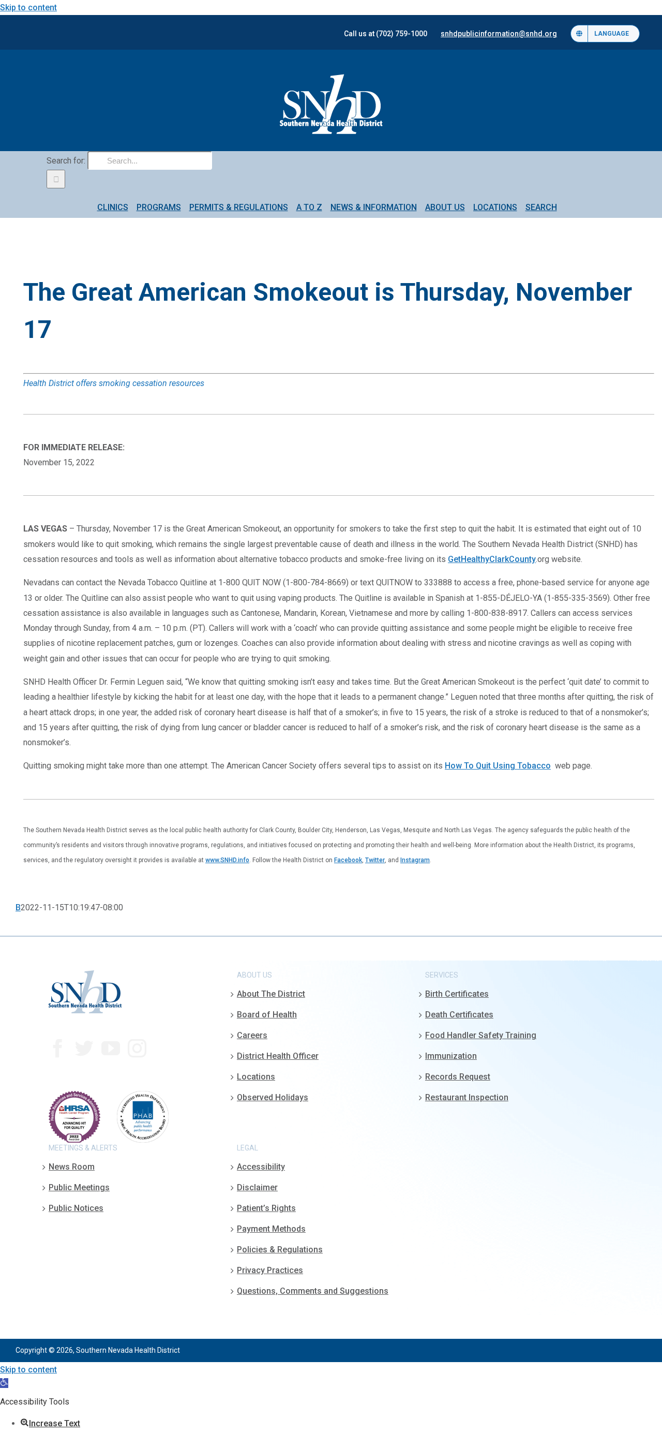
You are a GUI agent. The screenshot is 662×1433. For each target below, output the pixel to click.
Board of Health (267, 1015)
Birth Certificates (457, 994)
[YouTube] (110, 1048)
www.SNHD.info (227, 860)
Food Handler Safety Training (480, 1035)
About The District (271, 994)
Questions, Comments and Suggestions (312, 1291)
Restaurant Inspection (466, 1097)
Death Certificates (459, 1015)
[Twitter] (84, 1048)
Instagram (415, 860)
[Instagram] (137, 1048)
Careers (252, 1035)
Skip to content (28, 7)
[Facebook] (58, 1048)
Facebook (348, 860)
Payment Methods (271, 1229)
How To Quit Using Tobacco (498, 766)
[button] (4, 1383)
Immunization (451, 1056)
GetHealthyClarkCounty (492, 559)
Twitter (375, 860)
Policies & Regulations (280, 1249)
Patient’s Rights (266, 1208)
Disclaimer (257, 1187)
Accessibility (261, 1167)
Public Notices (76, 1208)
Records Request (457, 1077)
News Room (72, 1167)
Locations (256, 1077)
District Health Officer (278, 1056)
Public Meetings (79, 1187)
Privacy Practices (270, 1270)
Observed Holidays (272, 1097)
